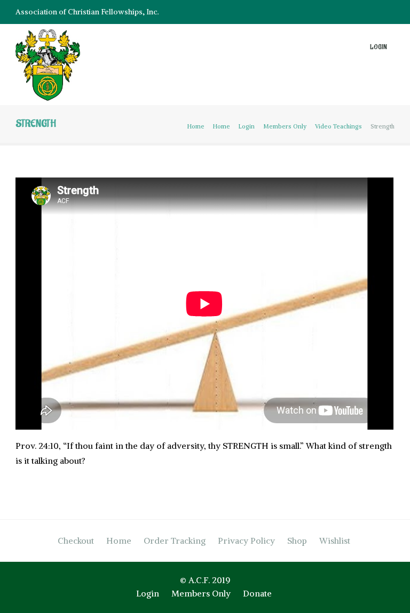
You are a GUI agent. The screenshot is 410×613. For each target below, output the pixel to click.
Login (378, 47)
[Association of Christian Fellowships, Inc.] (47, 67)
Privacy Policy (246, 540)
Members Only (284, 126)
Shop (297, 540)
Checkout (76, 540)
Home (195, 126)
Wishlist (334, 540)
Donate (257, 593)
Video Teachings (338, 126)
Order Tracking (175, 540)
